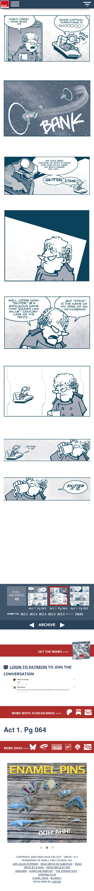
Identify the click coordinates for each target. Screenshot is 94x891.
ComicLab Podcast (41, 871)
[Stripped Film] (57, 747)
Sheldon (21, 871)
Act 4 (51, 614)
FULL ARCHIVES (16, 594)
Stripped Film (47, 874)
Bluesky (56, 878)
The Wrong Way (66, 871)
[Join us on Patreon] (69, 712)
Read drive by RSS (58, 867)
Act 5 (61, 614)
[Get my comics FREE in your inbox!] (88, 712)
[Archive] (87, 4)
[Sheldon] (44, 747)
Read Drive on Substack (56, 864)
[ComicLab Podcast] (68, 747)
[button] (41, 847)
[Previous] (31, 625)
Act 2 (33, 614)
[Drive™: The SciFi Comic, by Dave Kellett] (4, 4)
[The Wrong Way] (77, 747)
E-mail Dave (40, 878)
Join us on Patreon (25, 864)
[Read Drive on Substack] (78, 712)
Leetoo (56, 881)
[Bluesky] (33, 747)
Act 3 (42, 614)
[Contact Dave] (88, 747)
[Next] (62, 625)
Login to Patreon (28, 667)
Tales (79, 614)
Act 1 (24, 614)
